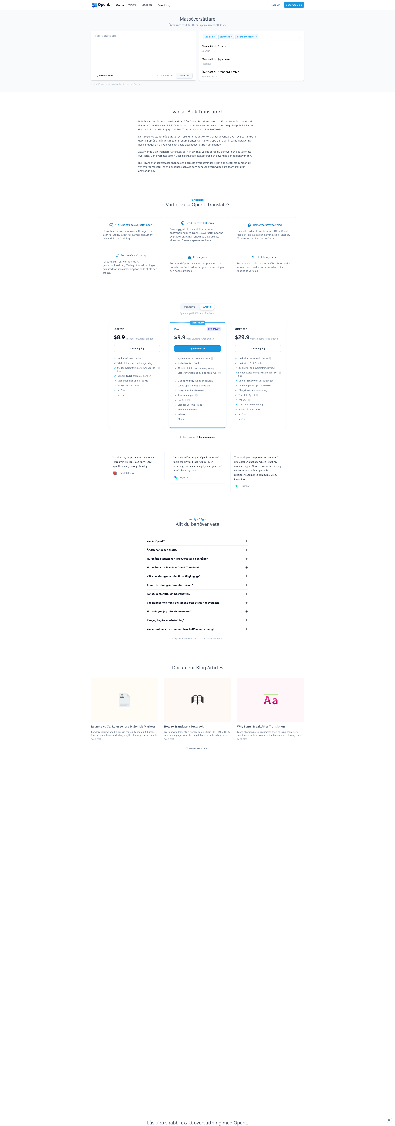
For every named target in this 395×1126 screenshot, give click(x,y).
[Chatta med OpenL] (389, 1120)
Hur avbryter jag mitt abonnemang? (169, 611)
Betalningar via (189, 437)
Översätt (120, 4)
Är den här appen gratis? (162, 550)
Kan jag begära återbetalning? (166, 620)
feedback (217, 638)
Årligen (207, 306)
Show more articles (197, 748)
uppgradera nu (294, 4)
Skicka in (184, 75)
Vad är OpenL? (156, 541)
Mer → (120, 395)
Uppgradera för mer (131, 84)
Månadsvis (189, 306)
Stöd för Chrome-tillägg (190, 404)
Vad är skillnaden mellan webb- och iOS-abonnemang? (180, 629)
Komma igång (137, 348)
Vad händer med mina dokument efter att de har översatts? (183, 602)
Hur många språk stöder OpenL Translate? (173, 567)
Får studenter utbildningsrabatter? (168, 594)
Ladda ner (147, 4)
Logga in (275, 4)
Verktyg (132, 4)
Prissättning (164, 4)
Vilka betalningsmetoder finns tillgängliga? (174, 576)
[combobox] (251, 36)
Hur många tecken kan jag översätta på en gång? (177, 558)
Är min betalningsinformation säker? (170, 585)
